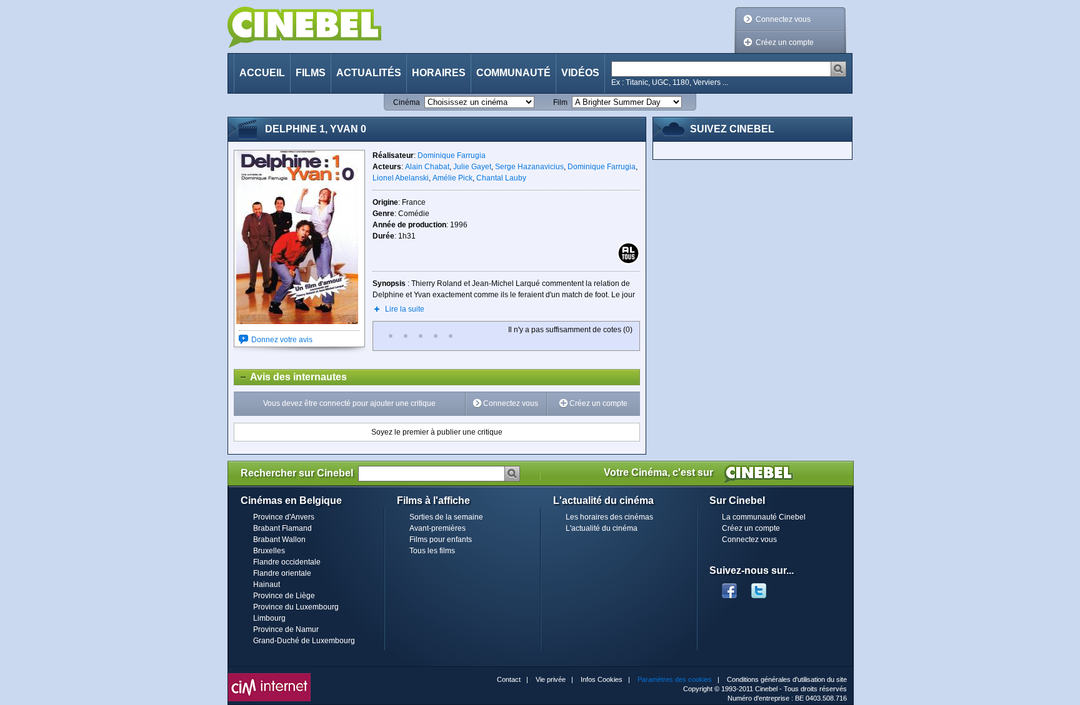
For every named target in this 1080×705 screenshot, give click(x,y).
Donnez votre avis (281, 339)
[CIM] (269, 676)
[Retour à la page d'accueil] (304, 27)
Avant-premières (437, 528)
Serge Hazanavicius (529, 166)
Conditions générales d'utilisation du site (787, 679)
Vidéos (580, 72)
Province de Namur (286, 629)
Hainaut (266, 584)
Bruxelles (269, 550)
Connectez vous (783, 19)
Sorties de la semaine (446, 517)
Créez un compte (785, 42)
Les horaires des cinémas (609, 517)
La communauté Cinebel (764, 517)
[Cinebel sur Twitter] (765, 587)
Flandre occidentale (287, 562)
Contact (509, 679)
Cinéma (406, 102)
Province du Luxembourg (296, 607)
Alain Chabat (427, 166)
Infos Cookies (601, 679)
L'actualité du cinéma (602, 528)
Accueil (262, 72)
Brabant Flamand (282, 528)
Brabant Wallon (279, 539)
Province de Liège (284, 595)
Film (560, 102)
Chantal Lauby (501, 178)
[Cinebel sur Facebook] (729, 587)
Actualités (368, 72)
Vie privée (551, 679)
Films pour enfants (440, 539)
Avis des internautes (290, 377)
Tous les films (432, 550)
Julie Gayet (472, 166)
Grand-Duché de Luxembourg (304, 640)
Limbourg (269, 618)
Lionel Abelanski (400, 178)
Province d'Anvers (283, 517)
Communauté (513, 72)
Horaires (439, 72)
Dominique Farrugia (452, 155)
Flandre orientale (282, 573)
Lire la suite (404, 309)
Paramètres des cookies (675, 679)
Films (311, 72)
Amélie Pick (452, 178)
